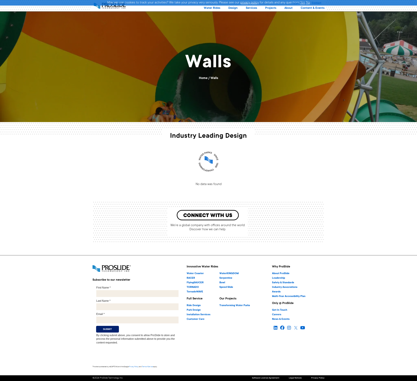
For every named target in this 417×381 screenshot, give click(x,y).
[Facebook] (282, 328)
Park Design (194, 310)
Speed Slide (226, 287)
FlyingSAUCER (195, 282)
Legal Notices (295, 378)
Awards (276, 291)
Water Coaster (195, 273)
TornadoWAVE (195, 291)
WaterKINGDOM (229, 273)
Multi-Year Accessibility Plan (288, 296)
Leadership (278, 278)
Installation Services (198, 314)
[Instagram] (289, 328)
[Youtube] (302, 328)
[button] (212, 8)
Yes (302, 3)
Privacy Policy (133, 367)
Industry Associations (284, 287)
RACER (191, 278)
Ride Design (194, 305)
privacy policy (249, 3)
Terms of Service (147, 367)
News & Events (281, 319)
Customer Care (195, 319)
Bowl (222, 282)
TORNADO (193, 287)
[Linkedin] (275, 328)
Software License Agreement (265, 378)
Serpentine (225, 278)
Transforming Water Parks (234, 305)
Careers (276, 314)
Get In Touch (279, 310)
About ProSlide (280, 273)
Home (203, 78)
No (308, 3)
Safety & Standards (283, 282)
